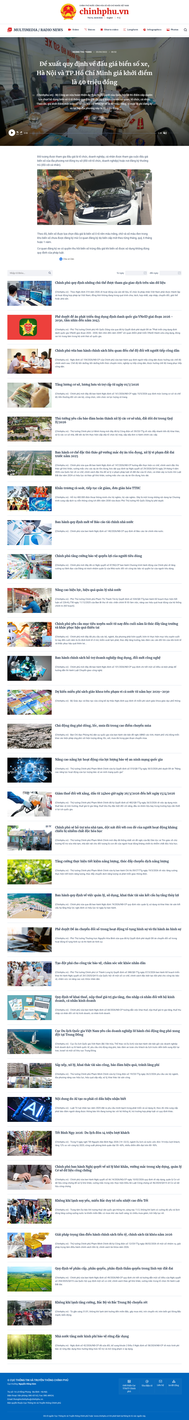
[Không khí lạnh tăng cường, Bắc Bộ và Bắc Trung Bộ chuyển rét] (29, 1313)
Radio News (51, 30)
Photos (175, 29)
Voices (91, 29)
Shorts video (111, 29)
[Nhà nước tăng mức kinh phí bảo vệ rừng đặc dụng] (29, 1346)
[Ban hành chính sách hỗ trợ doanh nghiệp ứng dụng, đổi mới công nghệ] (29, 668)
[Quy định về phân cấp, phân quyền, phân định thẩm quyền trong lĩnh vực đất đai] (29, 1279)
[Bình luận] (102, 118)
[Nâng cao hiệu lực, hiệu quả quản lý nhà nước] (29, 600)
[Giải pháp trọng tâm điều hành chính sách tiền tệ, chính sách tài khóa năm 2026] (29, 1245)
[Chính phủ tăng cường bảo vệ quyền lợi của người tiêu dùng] (29, 566)
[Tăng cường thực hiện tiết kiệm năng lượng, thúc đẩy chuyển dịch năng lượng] (29, 871)
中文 (119, 18)
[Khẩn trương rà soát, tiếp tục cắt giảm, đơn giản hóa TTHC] (29, 498)
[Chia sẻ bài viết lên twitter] (94, 118)
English (110, 18)
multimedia (26, 30)
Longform (132, 29)
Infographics (154, 29)
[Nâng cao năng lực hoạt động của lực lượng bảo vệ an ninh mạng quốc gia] (29, 770)
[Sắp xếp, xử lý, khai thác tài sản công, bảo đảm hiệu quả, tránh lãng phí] (29, 1075)
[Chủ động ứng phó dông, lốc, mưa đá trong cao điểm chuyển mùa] (29, 736)
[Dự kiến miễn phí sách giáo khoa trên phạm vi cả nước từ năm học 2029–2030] (29, 702)
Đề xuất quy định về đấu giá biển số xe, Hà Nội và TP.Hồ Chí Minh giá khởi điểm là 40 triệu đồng (95, 73)
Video (75, 29)
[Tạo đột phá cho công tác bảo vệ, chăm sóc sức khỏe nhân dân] (29, 973)
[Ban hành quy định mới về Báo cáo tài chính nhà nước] (29, 532)
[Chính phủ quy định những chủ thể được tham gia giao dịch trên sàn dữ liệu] (29, 293)
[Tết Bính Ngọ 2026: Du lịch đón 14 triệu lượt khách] (29, 1143)
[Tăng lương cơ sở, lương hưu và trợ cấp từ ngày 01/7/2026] (29, 395)
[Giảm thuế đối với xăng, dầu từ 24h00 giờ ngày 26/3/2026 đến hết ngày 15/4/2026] (29, 804)
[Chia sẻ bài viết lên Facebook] (87, 118)
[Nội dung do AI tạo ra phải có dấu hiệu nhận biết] (29, 1109)
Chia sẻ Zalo (68, 259)
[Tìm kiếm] (185, 29)
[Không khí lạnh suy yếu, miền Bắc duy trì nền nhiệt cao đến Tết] (29, 1211)
